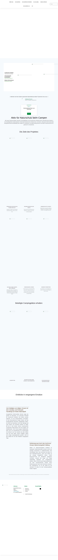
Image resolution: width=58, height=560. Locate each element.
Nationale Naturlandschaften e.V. (9, 78)
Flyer (29, 113)
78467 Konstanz (16, 491)
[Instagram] (38, 488)
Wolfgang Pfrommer (28, 99)
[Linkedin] (40, 488)
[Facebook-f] (36, 488)
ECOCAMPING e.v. (26, 6)
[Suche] (57, 4)
